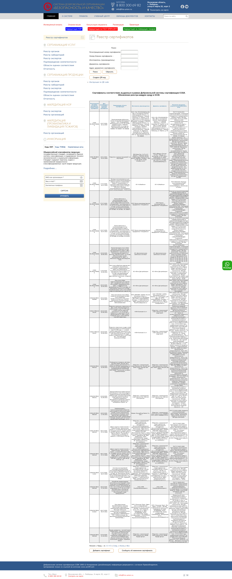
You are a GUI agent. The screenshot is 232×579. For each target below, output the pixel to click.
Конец (122, 546)
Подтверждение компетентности (60, 62)
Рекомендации (118, 25)
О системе (67, 16)
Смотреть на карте (75, 576)
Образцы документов (127, 16)
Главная (51, 16)
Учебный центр (102, 16)
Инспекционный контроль (53, 25)
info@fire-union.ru (124, 9)
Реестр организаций (54, 114)
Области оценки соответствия (59, 65)
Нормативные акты (75, 147)
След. (115, 546)
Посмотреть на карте (159, 10)
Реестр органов (51, 51)
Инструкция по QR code (99, 82)
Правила (83, 16)
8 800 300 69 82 (54, 576)
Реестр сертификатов (57, 37)
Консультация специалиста (97, 25)
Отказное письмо (74, 25)
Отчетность (49, 69)
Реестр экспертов (52, 58)
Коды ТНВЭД (60, 147)
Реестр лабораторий (54, 55)
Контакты (150, 16)
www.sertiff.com (87, 567)
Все (128, 546)
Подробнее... (50, 168)
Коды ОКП (49, 147)
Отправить (64, 196)
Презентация (134, 25)
